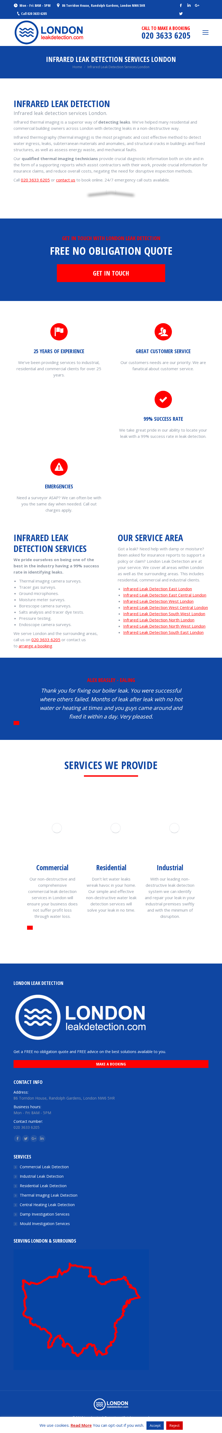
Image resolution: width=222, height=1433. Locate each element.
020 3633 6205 (35, 180)
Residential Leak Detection (43, 1185)
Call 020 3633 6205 (34, 13)
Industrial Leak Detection (42, 1176)
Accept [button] (155, 1425)
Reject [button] (174, 1425)
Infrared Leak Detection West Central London (165, 607)
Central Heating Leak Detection (47, 1204)
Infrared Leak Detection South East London (163, 632)
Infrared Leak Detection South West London (164, 613)
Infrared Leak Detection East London (157, 588)
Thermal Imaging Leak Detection (48, 1195)
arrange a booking (35, 645)
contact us (65, 180)
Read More (81, 1425)
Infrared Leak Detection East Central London (164, 595)
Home (77, 67)
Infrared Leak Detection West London (158, 601)
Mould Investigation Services (45, 1223)
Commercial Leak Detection (44, 1166)
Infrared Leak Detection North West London (164, 626)
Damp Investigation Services (45, 1214)
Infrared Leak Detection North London (158, 620)
